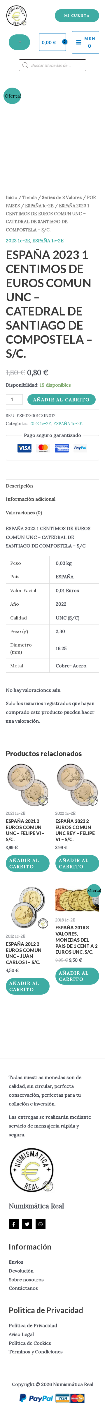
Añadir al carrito (61, 399)
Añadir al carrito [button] (24, 863)
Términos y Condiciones (36, 1351)
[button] (77, 15)
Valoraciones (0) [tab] (24, 512)
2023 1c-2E (18, 240)
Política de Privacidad (33, 1325)
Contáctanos (23, 1288)
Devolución (21, 1271)
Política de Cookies (30, 1343)
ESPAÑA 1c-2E (39, 205)
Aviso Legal (21, 1334)
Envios (16, 1262)
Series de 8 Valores (62, 197)
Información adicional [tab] (30, 499)
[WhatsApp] (41, 1224)
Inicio (11, 197)
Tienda (29, 197)
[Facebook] (14, 1224)
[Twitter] (27, 1224)
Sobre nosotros (26, 1279)
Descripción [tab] (19, 486)
